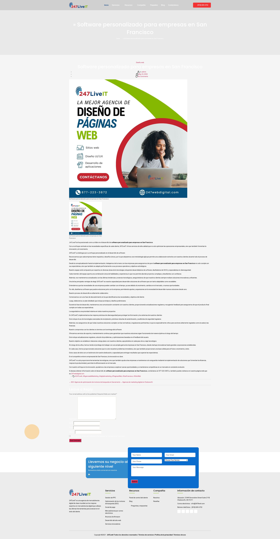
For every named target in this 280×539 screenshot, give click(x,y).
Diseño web (140, 62)
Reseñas (156, 501)
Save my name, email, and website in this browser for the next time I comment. (98, 436)
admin (144, 72)
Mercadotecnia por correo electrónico (114, 512)
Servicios (116, 5)
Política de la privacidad (163, 535)
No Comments (143, 76)
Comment (73, 419)
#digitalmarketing (105, 376)
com (82, 374)
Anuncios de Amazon (112, 517)
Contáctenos (173, 5)
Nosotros (156, 498)
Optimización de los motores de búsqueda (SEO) (115, 502)
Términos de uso (179, 535)
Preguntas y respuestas (139, 506)
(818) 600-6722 (202, 5)
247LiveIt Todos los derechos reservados (122, 535)
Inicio (106, 5)
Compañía (141, 5)
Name (71, 423)
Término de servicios (146, 535)
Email (71, 427)
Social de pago (110, 507)
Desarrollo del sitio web (113, 520)
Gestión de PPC (110, 498)
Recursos (128, 5)
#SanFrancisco (127, 376)
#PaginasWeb (117, 376)
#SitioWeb (137, 376)
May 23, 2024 (143, 74)
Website (72, 432)
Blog (163, 5)
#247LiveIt (78, 376)
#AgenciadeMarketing (90, 376)
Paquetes (154, 5)
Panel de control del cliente (138, 498)
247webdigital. (76, 374)
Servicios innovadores (112, 524)
